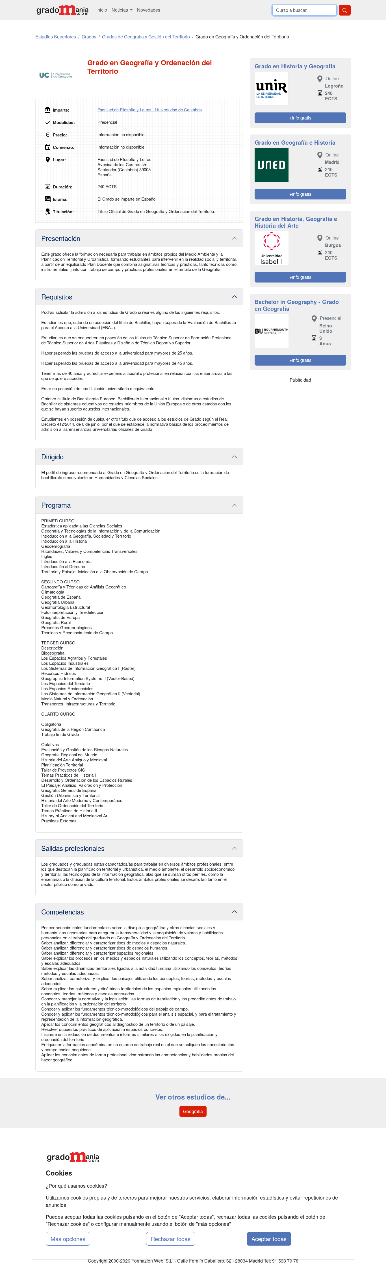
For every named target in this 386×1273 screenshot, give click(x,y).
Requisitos (56, 296)
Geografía (193, 1111)
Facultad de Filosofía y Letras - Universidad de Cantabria (149, 109)
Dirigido (52, 456)
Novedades (148, 9)
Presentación (60, 238)
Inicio (101, 9)
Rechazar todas (170, 1239)
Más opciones (68, 1239)
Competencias (62, 911)
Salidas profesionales (73, 848)
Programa (56, 505)
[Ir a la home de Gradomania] (62, 10)
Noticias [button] (120, 9)
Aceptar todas (269, 1239)
